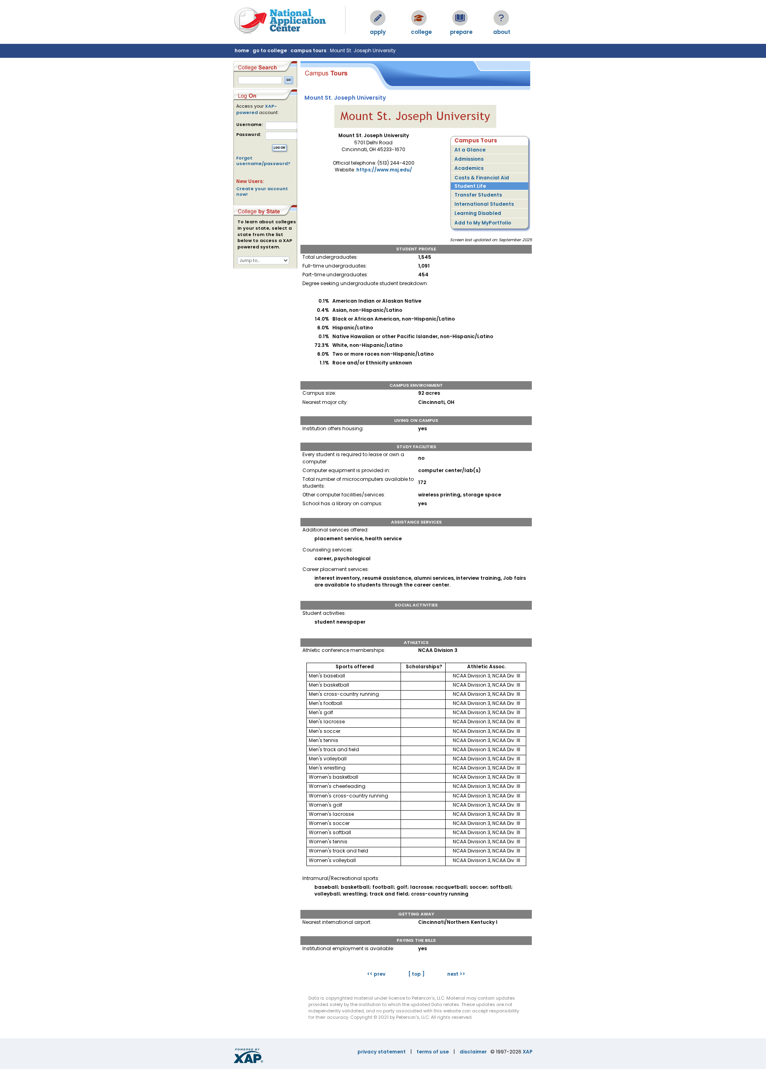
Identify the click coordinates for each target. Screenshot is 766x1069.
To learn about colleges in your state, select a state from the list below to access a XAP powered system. (266, 234)
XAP (528, 1051)
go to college (270, 50)
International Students (484, 204)
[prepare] (460, 18)
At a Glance (470, 149)
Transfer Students (478, 194)
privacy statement (381, 1051)
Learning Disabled (477, 213)
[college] (419, 18)
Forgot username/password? (263, 160)
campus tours (308, 50)
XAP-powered (256, 109)
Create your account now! (262, 191)
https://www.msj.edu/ (384, 169)
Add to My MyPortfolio (482, 222)
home (242, 50)
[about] (501, 18)
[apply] (378, 18)
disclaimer (473, 1051)
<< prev (376, 974)
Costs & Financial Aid (481, 177)
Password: (248, 134)
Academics (469, 168)
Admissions (469, 159)
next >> (456, 974)
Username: (249, 124)
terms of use (433, 1051)
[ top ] (416, 974)
